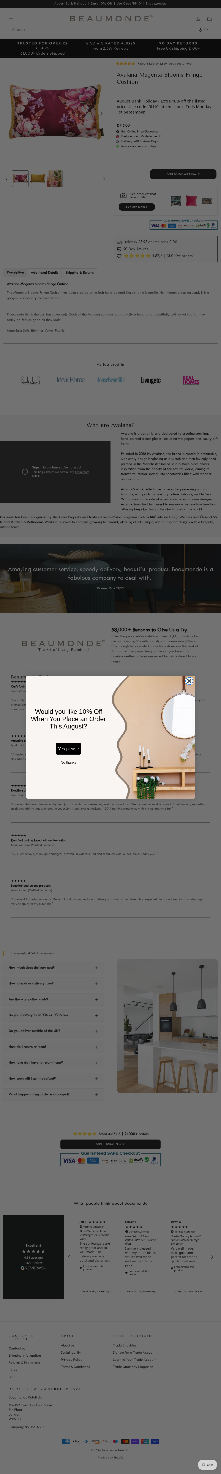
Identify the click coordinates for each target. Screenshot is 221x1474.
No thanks (68, 762)
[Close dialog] (189, 681)
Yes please (68, 748)
